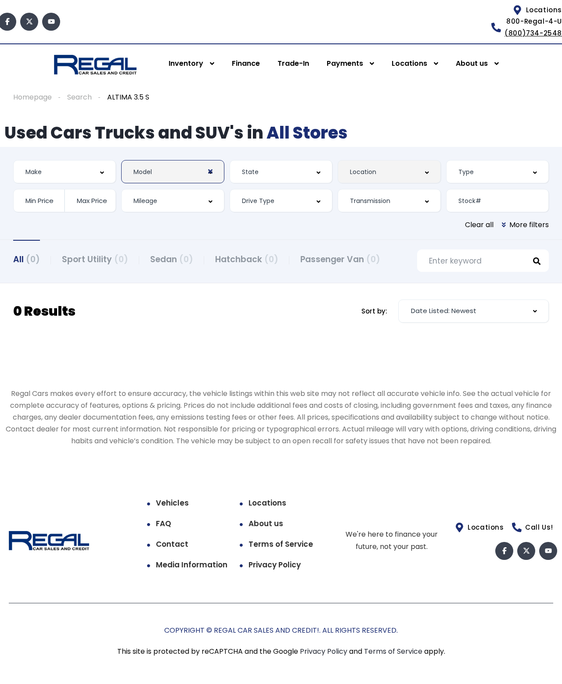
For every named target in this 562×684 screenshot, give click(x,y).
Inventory (186, 63)
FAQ (163, 523)
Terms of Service (281, 544)
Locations (409, 63)
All (26, 259)
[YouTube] (51, 22)
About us (472, 63)
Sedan (171, 259)
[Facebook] (504, 551)
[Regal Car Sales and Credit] (95, 64)
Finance (246, 63)
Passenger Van (340, 259)
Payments (345, 63)
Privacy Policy (275, 564)
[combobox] (64, 171)
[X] (29, 22)
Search (79, 97)
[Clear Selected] (210, 171)
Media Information (191, 564)
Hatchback (246, 259)
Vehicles (172, 503)
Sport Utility (95, 259)
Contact (172, 544)
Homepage (32, 97)
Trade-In (293, 63)
